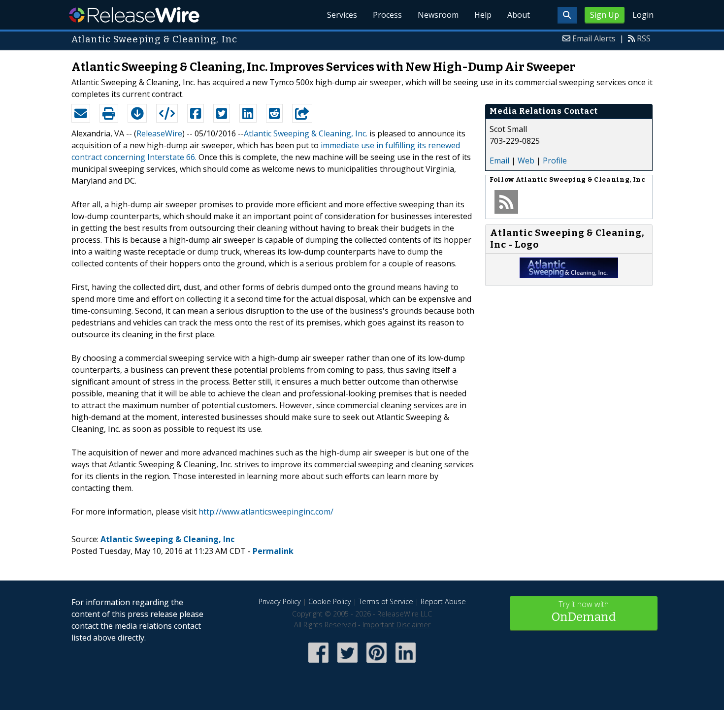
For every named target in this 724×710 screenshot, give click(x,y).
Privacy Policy (280, 601)
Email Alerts (594, 38)
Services (342, 14)
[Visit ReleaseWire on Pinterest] (376, 663)
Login (643, 14)
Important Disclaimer (396, 624)
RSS (644, 38)
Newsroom (438, 14)
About (518, 14)
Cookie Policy (329, 601)
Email (499, 160)
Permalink (273, 551)
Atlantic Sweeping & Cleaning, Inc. (305, 133)
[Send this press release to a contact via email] (81, 113)
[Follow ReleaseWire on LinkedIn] (405, 663)
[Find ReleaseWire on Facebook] (318, 663)
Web (526, 160)
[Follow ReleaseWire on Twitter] (347, 663)
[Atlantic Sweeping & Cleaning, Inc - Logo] (569, 275)
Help (483, 14)
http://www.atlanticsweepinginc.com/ (265, 511)
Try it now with (584, 611)
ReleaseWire (134, 15)
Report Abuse (443, 601)
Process (387, 14)
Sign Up (604, 14)
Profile (555, 160)
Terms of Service (386, 601)
